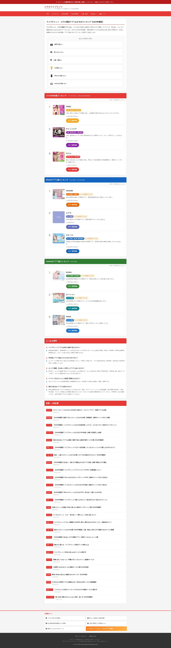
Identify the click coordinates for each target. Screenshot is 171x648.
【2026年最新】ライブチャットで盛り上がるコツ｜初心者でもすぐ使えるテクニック (80, 500)
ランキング (55, 14)
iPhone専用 (65, 14)
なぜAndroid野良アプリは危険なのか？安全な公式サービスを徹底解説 (74, 582)
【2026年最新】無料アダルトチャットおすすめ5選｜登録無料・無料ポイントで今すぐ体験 (81, 417)
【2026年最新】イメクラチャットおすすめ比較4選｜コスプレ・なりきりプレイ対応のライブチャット (85, 425)
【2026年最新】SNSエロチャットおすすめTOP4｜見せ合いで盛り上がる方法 (77, 492)
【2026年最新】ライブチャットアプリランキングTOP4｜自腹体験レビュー (77, 470)
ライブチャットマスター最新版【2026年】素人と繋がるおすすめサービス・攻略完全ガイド (83, 522)
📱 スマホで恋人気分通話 (52, 618)
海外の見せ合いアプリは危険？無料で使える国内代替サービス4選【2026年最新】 (78, 440)
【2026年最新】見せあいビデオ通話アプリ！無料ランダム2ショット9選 (75, 537)
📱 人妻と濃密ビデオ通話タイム (96, 623)
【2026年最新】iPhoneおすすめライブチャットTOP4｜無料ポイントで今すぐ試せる (80, 477)
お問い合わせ (92, 636)
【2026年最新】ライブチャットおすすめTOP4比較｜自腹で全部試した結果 (77, 432)
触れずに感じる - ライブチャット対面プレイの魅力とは (71, 544)
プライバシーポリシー (81, 636)
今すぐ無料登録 (72, 120)
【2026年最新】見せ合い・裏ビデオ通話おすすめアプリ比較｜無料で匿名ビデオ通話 (79, 462)
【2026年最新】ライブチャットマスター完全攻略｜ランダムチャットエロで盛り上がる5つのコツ (84, 447)
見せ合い (93, 14)
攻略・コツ (102, 14)
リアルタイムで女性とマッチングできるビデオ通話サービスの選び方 (75, 589)
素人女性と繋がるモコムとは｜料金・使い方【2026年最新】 (74, 597)
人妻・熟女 (84, 14)
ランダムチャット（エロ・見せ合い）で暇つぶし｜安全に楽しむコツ (74, 515)
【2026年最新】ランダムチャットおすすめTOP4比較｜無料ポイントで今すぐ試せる (80, 485)
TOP (47, 14)
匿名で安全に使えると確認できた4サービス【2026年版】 (70, 574)
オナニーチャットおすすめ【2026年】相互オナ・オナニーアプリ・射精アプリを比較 (79, 410)
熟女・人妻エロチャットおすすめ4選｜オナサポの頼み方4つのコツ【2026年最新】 (80, 455)
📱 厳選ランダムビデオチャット (54, 628)
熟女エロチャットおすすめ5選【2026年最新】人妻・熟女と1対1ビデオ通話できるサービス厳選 (84, 529)
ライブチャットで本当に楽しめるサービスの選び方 (70, 552)
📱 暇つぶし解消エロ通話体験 (96, 618)
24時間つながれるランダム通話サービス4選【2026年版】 (71, 567)
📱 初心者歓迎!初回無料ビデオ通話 (55, 623)
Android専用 (74, 14)
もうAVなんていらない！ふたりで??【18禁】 (100, 628)
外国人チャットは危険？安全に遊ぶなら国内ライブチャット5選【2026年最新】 (77, 507)
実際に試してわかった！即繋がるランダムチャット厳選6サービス (73, 559)
